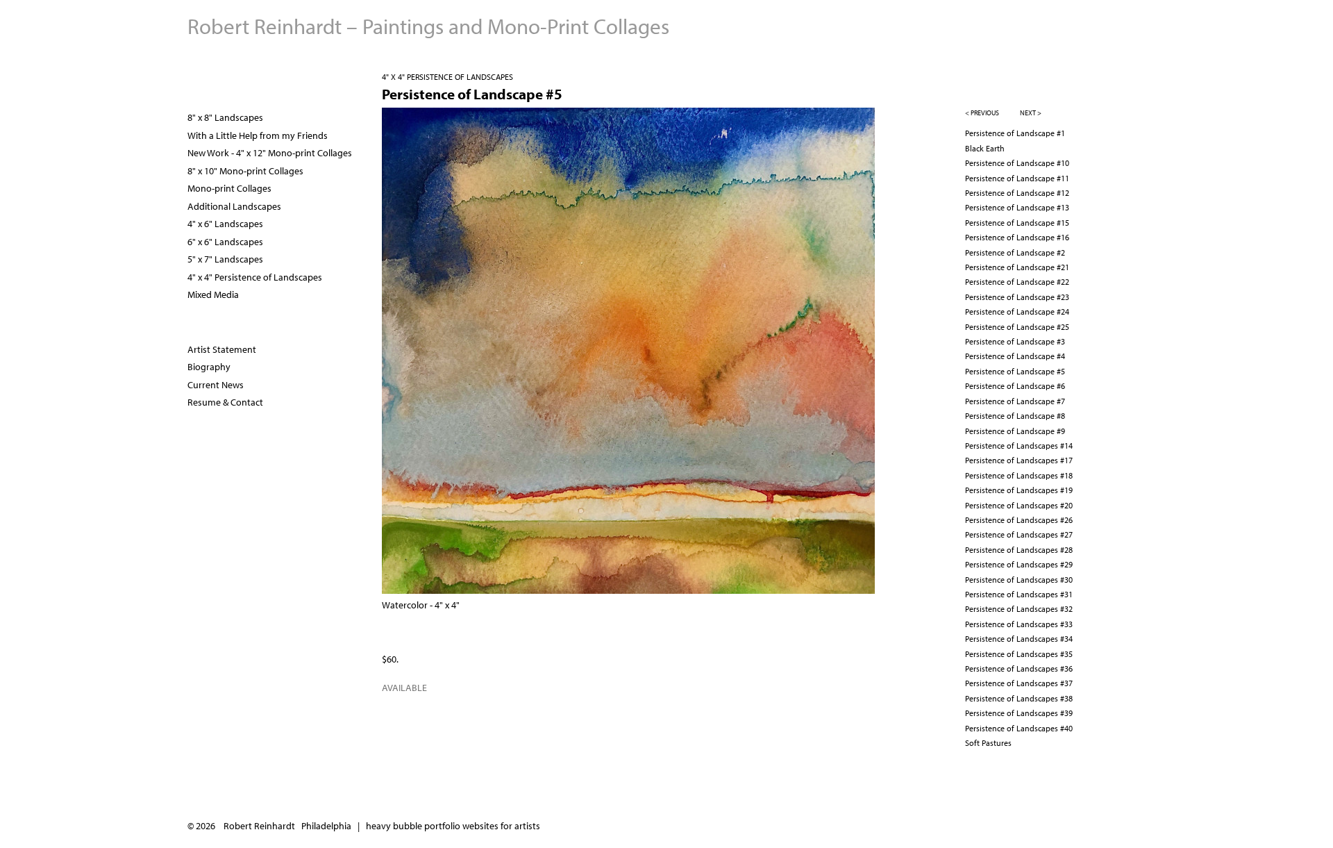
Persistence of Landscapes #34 (1019, 638)
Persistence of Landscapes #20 (1019, 505)
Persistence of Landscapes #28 (1019, 549)
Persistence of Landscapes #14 (1019, 445)
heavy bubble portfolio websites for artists (453, 826)
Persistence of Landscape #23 (1017, 297)
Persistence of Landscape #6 (1015, 386)
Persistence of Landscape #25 (1017, 327)
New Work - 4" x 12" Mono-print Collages (269, 153)
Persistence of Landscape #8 (1015, 415)
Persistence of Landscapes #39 (1019, 713)
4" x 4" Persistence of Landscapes (447, 77)
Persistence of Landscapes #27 (1019, 534)
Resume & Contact (225, 402)
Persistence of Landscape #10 (1017, 163)
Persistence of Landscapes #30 (1019, 579)
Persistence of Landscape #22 (1017, 281)
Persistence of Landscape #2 (1015, 252)
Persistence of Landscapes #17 (1019, 460)
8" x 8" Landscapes (225, 117)
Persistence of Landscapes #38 (1019, 698)
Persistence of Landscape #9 (1015, 431)
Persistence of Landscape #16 (1017, 237)
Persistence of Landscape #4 (1015, 356)
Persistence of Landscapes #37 (1019, 683)
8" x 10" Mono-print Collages (245, 171)
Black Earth (985, 148)
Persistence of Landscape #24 (1017, 311)
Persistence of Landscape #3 (1015, 341)
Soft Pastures (988, 743)
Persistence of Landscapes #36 (1019, 668)
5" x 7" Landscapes (225, 259)
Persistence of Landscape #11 (1017, 178)
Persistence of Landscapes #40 (1019, 728)
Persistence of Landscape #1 (1015, 133)
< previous (982, 112)
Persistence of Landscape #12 (1017, 193)
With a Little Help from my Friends (257, 135)
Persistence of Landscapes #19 (1019, 490)
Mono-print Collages (229, 188)
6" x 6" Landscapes (225, 241)
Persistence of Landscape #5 (1015, 371)
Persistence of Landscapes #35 (1019, 654)
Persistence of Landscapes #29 (1019, 564)
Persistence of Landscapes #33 (1019, 624)
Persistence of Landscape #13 (1017, 207)
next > (1030, 112)
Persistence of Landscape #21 (1017, 267)
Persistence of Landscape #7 (1015, 401)
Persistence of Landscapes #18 (1019, 475)
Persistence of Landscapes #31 (1019, 594)
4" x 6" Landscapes (225, 223)
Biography (208, 366)
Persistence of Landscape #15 (1017, 222)
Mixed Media (213, 294)
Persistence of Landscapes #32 (1019, 609)
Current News (215, 385)
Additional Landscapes (234, 206)
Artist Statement (221, 349)
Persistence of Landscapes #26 (1019, 520)
